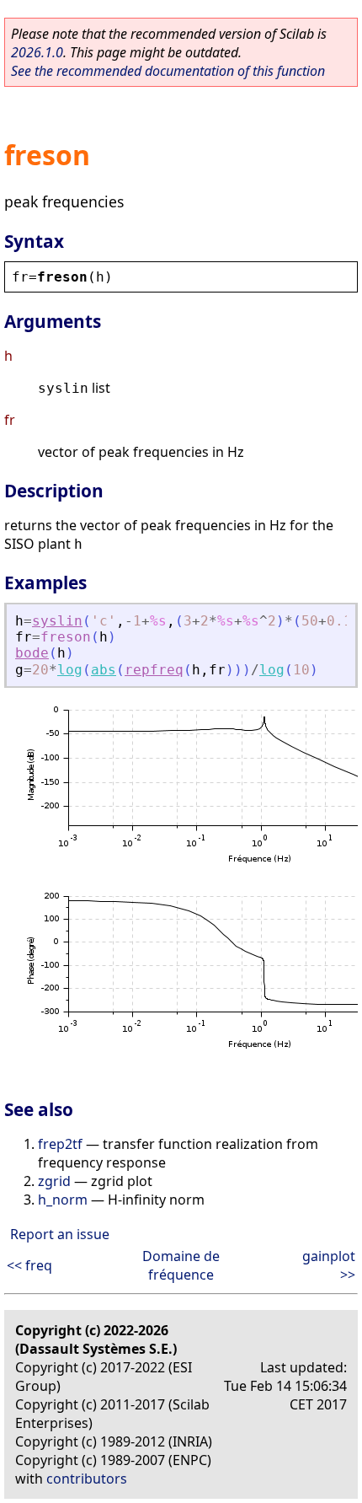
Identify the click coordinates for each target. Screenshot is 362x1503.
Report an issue (59, 1234)
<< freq (29, 1265)
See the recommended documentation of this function (168, 71)
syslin (57, 621)
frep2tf (60, 1144)
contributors (86, 1478)
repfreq (154, 670)
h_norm (63, 1199)
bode (32, 653)
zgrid (54, 1181)
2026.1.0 (37, 52)
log (70, 670)
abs (103, 670)
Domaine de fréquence (181, 1265)
